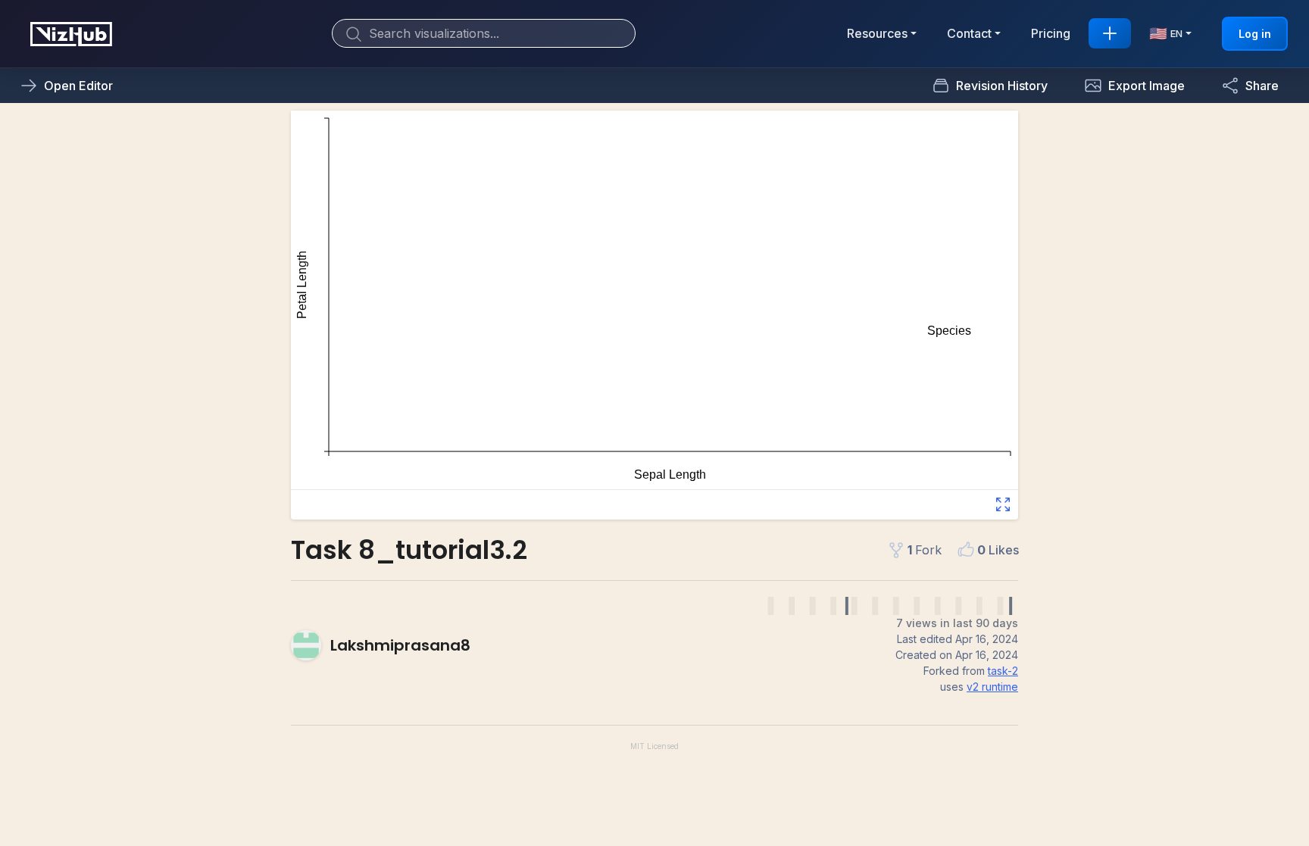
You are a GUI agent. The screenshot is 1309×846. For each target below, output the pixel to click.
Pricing (1050, 33)
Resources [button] (877, 33)
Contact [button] (969, 33)
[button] (1134, 85)
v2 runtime (992, 686)
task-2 (1003, 670)
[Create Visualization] (1110, 33)
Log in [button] (1255, 33)
